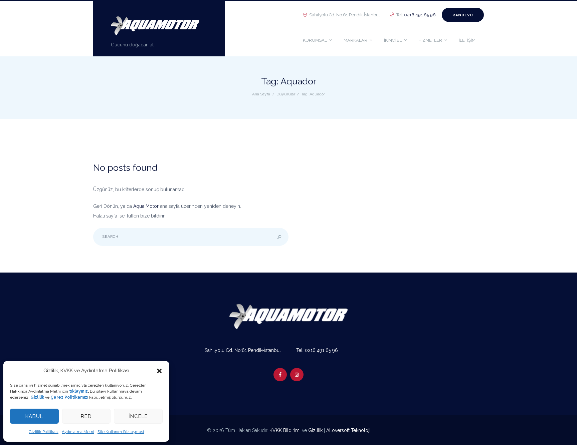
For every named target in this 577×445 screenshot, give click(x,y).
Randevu (462, 15)
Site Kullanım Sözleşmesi (121, 431)
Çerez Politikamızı (69, 397)
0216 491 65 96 (420, 14)
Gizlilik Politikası (43, 431)
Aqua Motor (146, 206)
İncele (138, 416)
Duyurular (285, 94)
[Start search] (279, 237)
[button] (159, 371)
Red (86, 416)
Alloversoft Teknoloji (348, 430)
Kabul (34, 416)
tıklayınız (78, 391)
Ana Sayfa (261, 94)
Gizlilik (315, 430)
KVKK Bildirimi (285, 430)
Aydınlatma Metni (78, 431)
